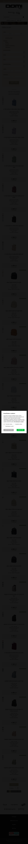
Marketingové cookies (10, 426)
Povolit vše (20, 430)
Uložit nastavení (8, 430)
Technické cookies (9, 424)
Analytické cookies (18, 424)
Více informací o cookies (19, 421)
